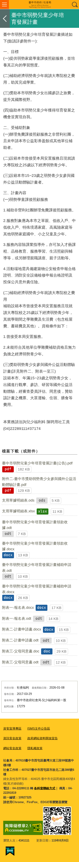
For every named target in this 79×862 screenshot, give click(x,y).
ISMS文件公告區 (38, 728)
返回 (5, 18)
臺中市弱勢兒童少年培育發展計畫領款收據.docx (35, 546)
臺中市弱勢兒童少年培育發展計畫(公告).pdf (37, 463)
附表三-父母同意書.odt (20, 662)
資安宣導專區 (12, 728)
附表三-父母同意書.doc (20, 651)
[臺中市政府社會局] (39, 4)
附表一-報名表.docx (18, 608)
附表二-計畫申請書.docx (21, 629)
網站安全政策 (12, 748)
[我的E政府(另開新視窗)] (10, 851)
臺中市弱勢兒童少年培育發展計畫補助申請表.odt (36, 567)
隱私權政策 (35, 748)
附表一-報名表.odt (16, 618)
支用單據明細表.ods (18, 500)
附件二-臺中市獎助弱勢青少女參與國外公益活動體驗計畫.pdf (39, 482)
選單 (4, 4)
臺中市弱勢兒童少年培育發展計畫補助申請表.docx (36, 589)
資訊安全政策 (12, 738)
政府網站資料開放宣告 (42, 738)
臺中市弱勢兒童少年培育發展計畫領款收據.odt (35, 525)
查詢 (74, 4)
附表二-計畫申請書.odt (20, 640)
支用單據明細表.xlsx (18, 511)
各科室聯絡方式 (44, 788)
